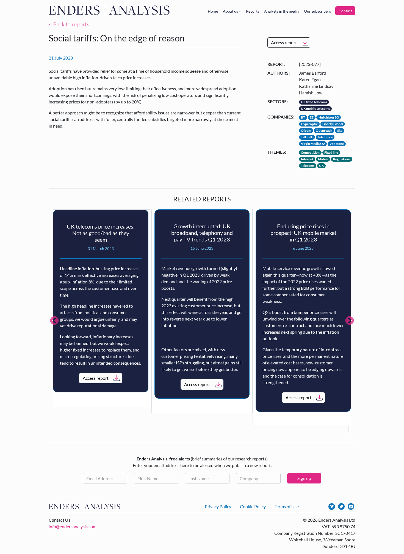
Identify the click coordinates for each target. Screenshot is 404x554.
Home (213, 11)
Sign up (304, 478)
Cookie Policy (253, 506)
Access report (284, 42)
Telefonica (325, 137)
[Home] (110, 10)
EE (312, 117)
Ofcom (306, 130)
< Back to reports (69, 24)
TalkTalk (307, 137)
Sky (339, 130)
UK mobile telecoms (315, 108)
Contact (345, 11)
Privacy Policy (218, 506)
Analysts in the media (281, 11)
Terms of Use (287, 506)
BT (303, 117)
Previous (54, 321)
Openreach (324, 130)
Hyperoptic (309, 124)
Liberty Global (332, 124)
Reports (252, 11)
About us (230, 11)
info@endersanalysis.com (72, 526)
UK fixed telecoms (314, 102)
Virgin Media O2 (313, 144)
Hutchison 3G (329, 117)
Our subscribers (317, 11)
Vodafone (337, 144)
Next (349, 321)
